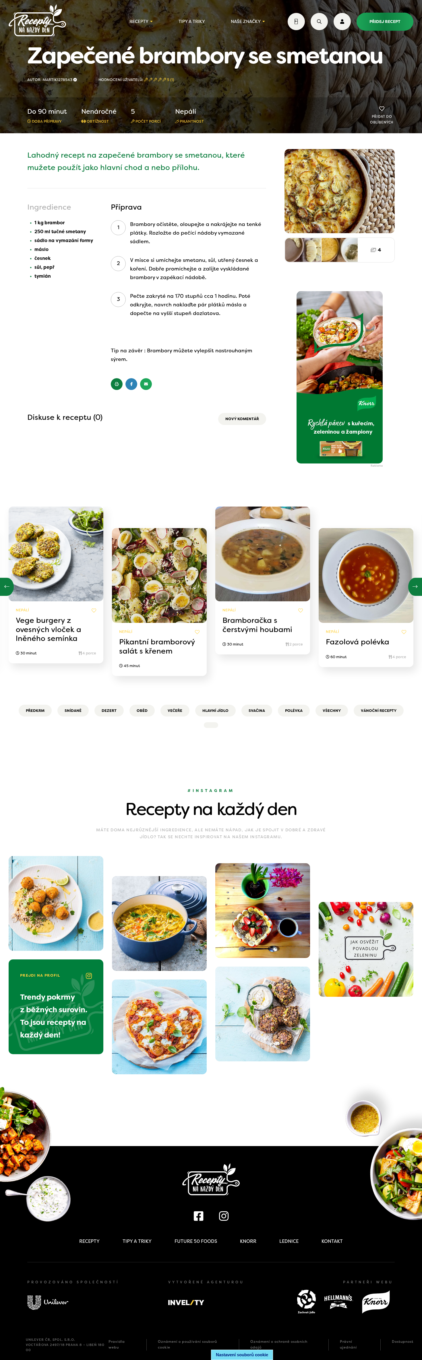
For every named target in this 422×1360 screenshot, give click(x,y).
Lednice (289, 1241)
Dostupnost (402, 1341)
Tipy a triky (192, 21)
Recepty (138, 21)
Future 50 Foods (196, 1241)
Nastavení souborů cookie (242, 1354)
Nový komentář (242, 418)
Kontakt (332, 1241)
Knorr (248, 1241)
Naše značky (246, 21)
